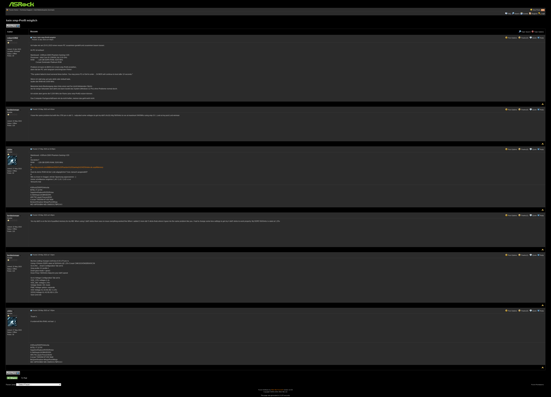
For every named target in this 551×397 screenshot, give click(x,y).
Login (543, 13)
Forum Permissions (537, 384)
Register (535, 13)
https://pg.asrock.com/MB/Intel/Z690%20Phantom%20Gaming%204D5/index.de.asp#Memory (67, 167)
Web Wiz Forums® (277, 390)
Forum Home (13, 10)
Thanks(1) (524, 215)
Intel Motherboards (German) (44, 10)
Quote (534, 38)
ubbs (10, 149)
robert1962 (13, 38)
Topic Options (539, 32)
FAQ (509, 13)
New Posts (536, 10)
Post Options (512, 38)
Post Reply (11, 26)
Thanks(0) (524, 38)
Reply (542, 38)
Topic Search (526, 32)
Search (517, 13)
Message (34, 31)
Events (525, 13)
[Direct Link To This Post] (31, 37)
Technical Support (26, 10)
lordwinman (13, 110)
